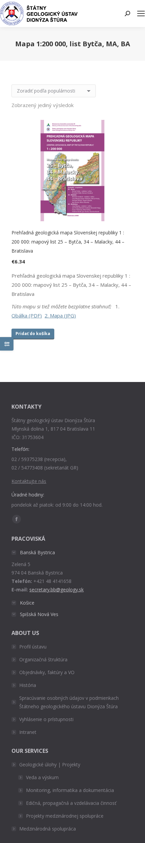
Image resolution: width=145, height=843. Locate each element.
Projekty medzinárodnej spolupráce (65, 816)
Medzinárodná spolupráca (47, 828)
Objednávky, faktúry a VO (47, 672)
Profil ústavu (33, 646)
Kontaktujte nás (28, 481)
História (27, 685)
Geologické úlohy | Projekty (49, 764)
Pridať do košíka (33, 333)
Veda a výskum (42, 777)
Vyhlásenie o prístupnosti (46, 719)
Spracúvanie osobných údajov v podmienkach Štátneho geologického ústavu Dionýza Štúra (69, 702)
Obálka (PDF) (26, 315)
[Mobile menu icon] (141, 13)
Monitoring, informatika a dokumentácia (70, 790)
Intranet (27, 732)
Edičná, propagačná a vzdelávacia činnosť (71, 803)
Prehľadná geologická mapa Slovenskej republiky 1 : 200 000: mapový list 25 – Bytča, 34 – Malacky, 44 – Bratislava (67, 241)
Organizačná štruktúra (43, 659)
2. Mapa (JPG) (60, 315)
